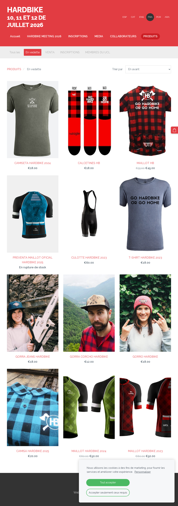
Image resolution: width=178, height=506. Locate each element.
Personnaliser (143, 471)
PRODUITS (14, 69)
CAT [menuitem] (133, 17)
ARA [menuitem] (167, 17)
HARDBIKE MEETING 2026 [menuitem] (44, 36)
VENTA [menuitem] (50, 52)
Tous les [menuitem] (14, 52)
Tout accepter (108, 482)
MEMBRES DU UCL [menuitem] (97, 52)
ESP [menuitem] (125, 17)
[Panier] (174, 130)
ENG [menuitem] (141, 17)
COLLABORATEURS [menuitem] (123, 36)
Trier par (117, 69)
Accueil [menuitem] (15, 36)
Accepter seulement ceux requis (108, 492)
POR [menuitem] (158, 17)
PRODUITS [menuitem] (150, 36)
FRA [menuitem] (150, 17)
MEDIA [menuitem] (99, 36)
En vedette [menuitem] (33, 52)
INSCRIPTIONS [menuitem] (78, 36)
